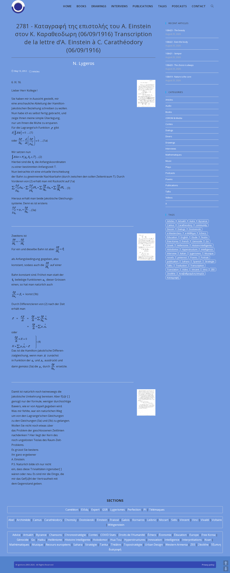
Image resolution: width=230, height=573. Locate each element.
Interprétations (192, 540)
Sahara (185, 261)
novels (170, 257)
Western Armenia (177, 544)
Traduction (181, 265)
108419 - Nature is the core (178, 76)
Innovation (155, 540)
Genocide (197, 241)
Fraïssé (114, 520)
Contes (169, 124)
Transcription (197, 265)
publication (172, 261)
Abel (11, 520)
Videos (169, 197)
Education (172, 237)
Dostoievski (195, 229)
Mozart (163, 520)
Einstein (102, 520)
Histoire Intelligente (202, 245)
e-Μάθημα (190, 233)
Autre (192, 221)
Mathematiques (174, 154)
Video (185, 269)
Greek (170, 245)
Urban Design (154, 544)
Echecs (202, 233)
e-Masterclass (174, 233)
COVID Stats (108, 535)
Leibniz (151, 520)
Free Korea (172, 241)
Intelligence (207, 249)
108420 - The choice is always (179, 65)
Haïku (41, 540)
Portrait (204, 257)
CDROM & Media (174, 118)
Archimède (23, 520)
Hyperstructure (190, 249)
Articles (35, 71)
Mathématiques (19, 544)
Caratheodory (185, 225)
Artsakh (182, 221)
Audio (168, 105)
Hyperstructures (134, 540)
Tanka (104, 544)
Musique (209, 253)
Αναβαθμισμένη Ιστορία (191, 273)
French (185, 241)
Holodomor (172, 249)
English (184, 237)
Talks (168, 191)
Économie (165, 535)
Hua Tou (115, 540)
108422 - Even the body (177, 42)
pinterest (182, 257)
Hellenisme (182, 245)
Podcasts (170, 173)
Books (169, 111)
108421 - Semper (174, 53)
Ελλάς (84, 509)
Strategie (209, 261)
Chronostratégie (75, 535)
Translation (173, 269)
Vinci (205, 269)
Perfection (134, 509)
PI (145, 509)
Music (168, 160)
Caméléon (71, 509)
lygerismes (195, 253)
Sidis (174, 520)
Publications (172, 185)
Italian (183, 253)
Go (207, 241)
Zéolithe (203, 544)
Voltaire (217, 520)
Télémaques (157, 509)
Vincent (195, 269)
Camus (170, 225)
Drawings (170, 142)
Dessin (170, 229)
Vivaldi (205, 520)
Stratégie (91, 544)
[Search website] (212, 6)
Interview (171, 253)
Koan (208, 540)
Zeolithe (171, 273)
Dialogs (169, 130)
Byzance (203, 221)
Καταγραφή (173, 277)
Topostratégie (133, 544)
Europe (194, 535)
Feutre (204, 237)
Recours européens (58, 544)
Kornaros (138, 520)
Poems (169, 179)
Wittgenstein (116, 525)
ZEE (213, 269)
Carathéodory (53, 520)
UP (225, 562)
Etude (195, 237)
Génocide (22, 540)
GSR (104, 509)
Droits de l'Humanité (132, 535)
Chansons (55, 535)
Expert (95, 509)
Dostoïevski (86, 520)
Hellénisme (55, 540)
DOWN (225, 568)
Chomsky (70, 520)
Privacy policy (208, 564)
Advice (16, 535)
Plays (168, 166)
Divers (169, 136)
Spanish (197, 261)
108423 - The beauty (175, 30)
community (201, 225)
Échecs (152, 535)
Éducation (180, 535)
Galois (125, 520)
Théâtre (116, 544)
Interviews (171, 148)
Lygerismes (117, 509)
